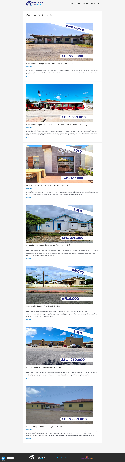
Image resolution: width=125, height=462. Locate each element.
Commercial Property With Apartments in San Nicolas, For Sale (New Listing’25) (58, 125)
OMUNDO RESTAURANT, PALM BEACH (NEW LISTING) (48, 186)
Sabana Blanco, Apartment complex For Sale (44, 367)
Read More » (29, 76)
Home (71, 3)
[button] (98, 3)
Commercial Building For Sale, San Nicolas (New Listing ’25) (50, 64)
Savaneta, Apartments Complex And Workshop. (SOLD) (48, 245)
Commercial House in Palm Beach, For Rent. (43, 306)
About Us (93, 3)
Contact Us (85, 3)
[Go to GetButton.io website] (3, 460)
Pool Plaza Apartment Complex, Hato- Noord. (44, 427)
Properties (78, 3)
